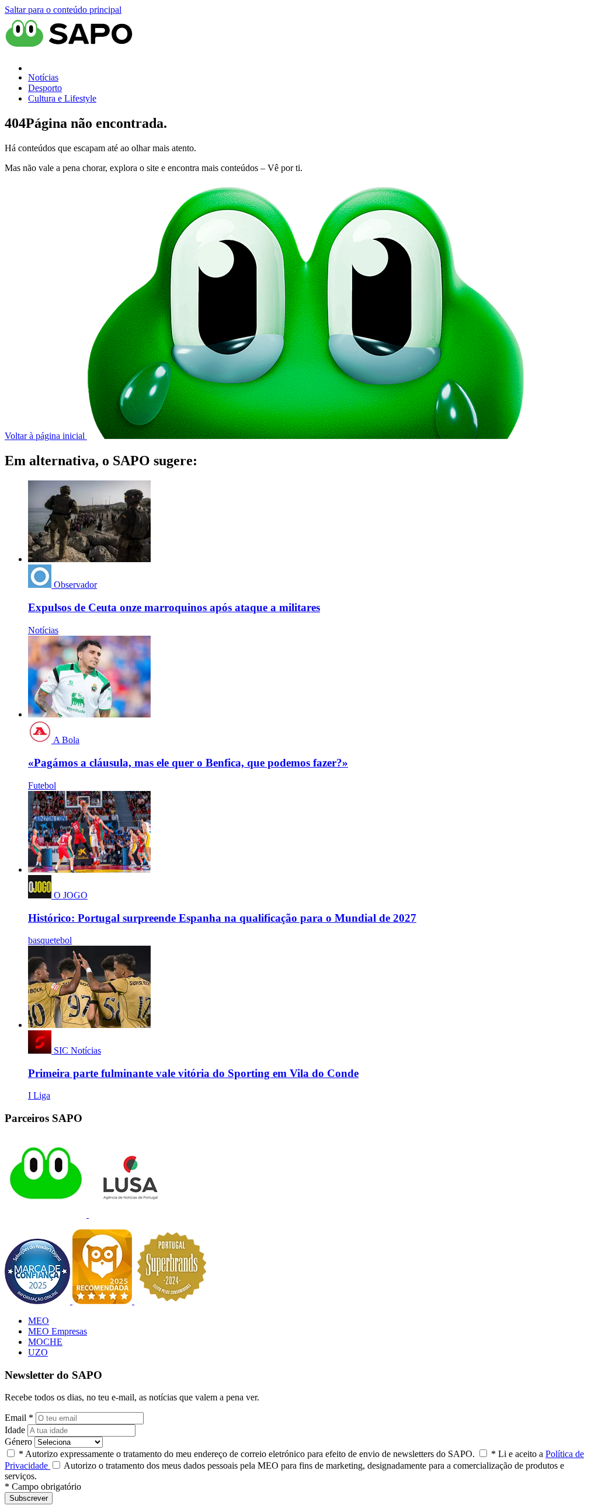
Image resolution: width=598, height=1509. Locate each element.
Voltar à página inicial (46, 436)
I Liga (39, 1095)
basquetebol (50, 940)
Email (19, 1418)
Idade (15, 1430)
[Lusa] (128, 1214)
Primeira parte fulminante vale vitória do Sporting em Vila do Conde (193, 1073)
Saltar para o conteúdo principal (63, 10)
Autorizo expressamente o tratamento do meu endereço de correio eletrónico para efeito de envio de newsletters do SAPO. (247, 1454)
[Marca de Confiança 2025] (38, 1301)
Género (18, 1442)
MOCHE (45, 1342)
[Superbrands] (171, 1301)
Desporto (45, 88)
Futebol (42, 785)
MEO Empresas (57, 1331)
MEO (38, 1321)
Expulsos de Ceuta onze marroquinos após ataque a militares (174, 607)
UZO (38, 1352)
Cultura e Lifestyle (62, 98)
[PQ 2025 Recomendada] (103, 1301)
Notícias (43, 77)
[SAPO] (45, 1214)
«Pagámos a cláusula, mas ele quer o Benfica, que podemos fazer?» (188, 763)
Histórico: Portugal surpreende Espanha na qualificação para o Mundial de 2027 (222, 918)
